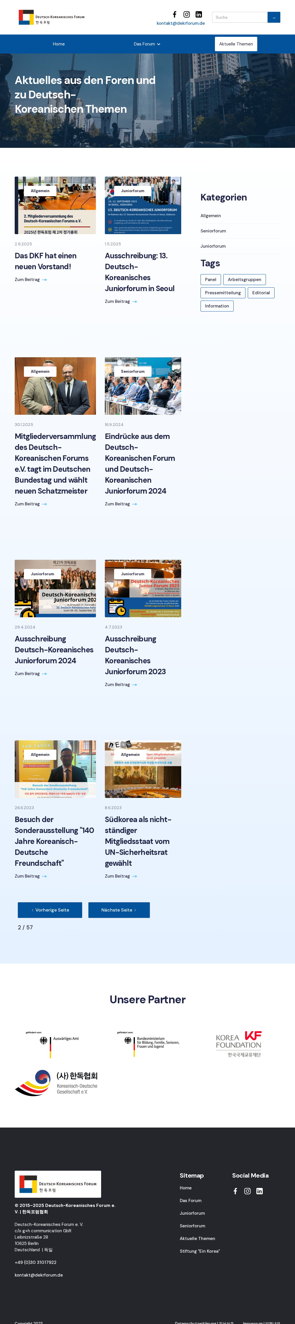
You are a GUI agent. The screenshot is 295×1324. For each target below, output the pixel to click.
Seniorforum (192, 1226)
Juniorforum (192, 1213)
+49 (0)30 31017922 (35, 1262)
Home (59, 44)
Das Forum (190, 1200)
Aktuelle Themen (236, 44)
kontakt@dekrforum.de (181, 23)
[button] (147, 44)
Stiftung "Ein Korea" (200, 1251)
